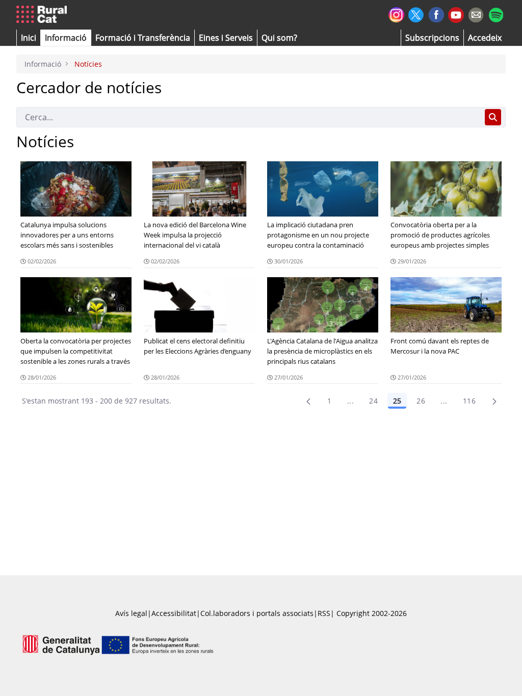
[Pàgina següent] (494, 401)
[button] (28, 38)
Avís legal (131, 613)
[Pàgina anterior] (308, 401)
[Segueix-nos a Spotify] (496, 13)
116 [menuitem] (469, 401)
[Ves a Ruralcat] (43, 15)
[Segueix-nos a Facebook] (436, 13)
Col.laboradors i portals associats (257, 613)
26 (420, 401)
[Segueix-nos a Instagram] (396, 13)
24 (373, 401)
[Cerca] (493, 117)
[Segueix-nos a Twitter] (416, 13)
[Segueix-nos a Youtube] (456, 14)
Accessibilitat (173, 613)
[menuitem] (142, 38)
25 (397, 401)
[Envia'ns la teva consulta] (476, 13)
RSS (324, 613)
